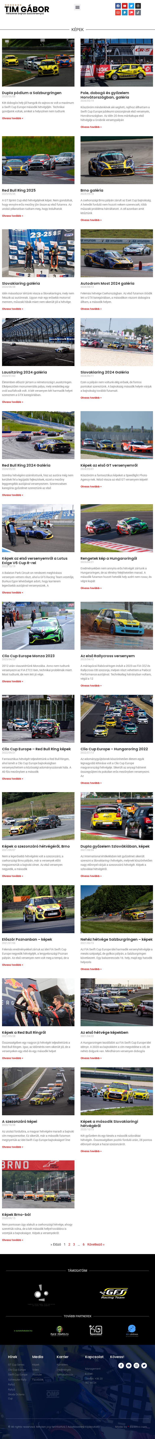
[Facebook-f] (121, 1365)
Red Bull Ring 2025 (19, 190)
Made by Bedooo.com (131, 1427)
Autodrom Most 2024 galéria (107, 283)
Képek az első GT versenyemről (109, 465)
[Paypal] (125, 12)
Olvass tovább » (12, 118)
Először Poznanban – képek (27, 939)
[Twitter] (131, 6)
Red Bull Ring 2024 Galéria (26, 465)
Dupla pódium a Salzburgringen (32, 92)
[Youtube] (125, 6)
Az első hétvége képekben (104, 1032)
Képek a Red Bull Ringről (24, 1032)
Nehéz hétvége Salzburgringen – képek (117, 939)
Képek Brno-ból (16, 1214)
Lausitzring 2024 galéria (24, 372)
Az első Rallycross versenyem (108, 655)
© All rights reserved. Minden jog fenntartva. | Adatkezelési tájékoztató (54, 1427)
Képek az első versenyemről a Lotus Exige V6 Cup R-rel (34, 560)
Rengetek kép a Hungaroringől (109, 558)
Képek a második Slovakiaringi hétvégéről (109, 1123)
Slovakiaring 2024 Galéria (105, 372)
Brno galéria (92, 190)
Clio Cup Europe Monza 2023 (28, 655)
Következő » (96, 1244)
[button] (77, 7)
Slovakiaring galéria (21, 283)
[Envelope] (118, 12)
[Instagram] (138, 6)
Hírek (12, 1356)
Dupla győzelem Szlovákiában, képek (115, 846)
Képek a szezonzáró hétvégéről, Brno (36, 846)
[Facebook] (118, 6)
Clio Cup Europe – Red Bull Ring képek (36, 748)
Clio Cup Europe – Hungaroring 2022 (114, 748)
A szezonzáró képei (19, 1121)
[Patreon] (131, 12)
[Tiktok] (138, 12)
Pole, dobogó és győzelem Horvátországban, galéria (105, 95)
